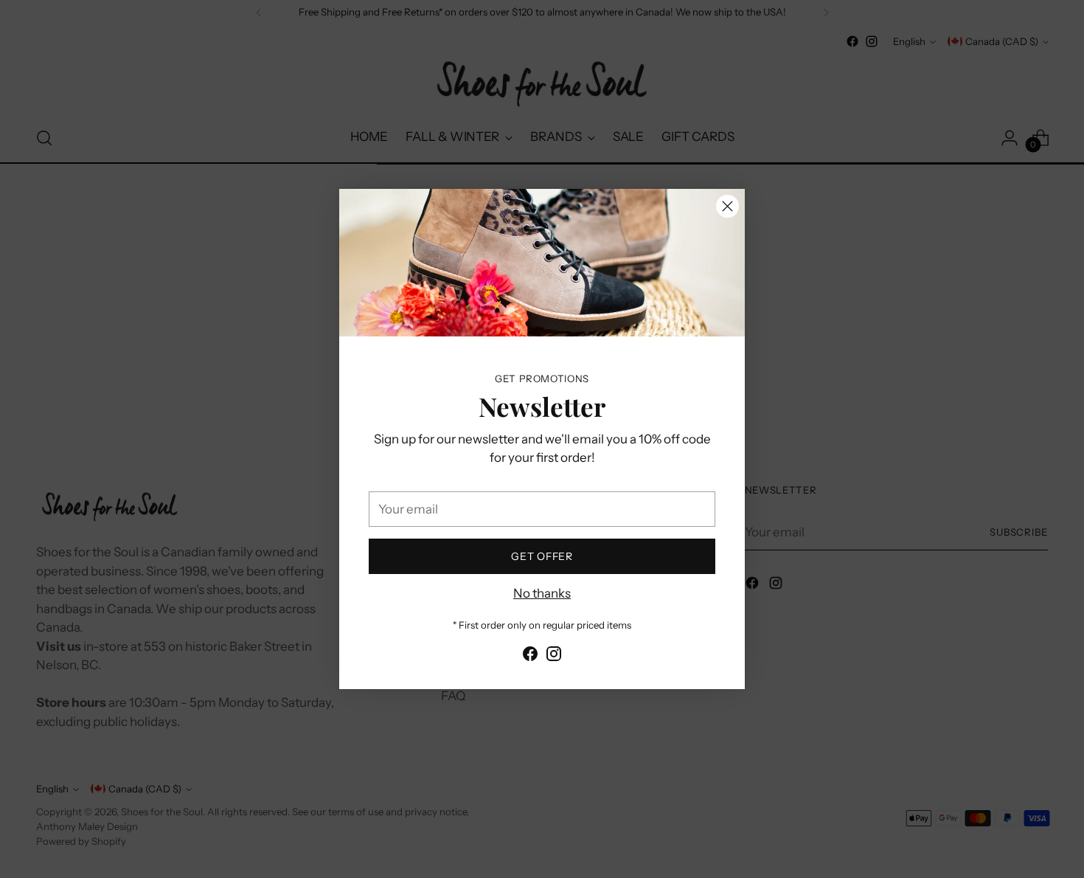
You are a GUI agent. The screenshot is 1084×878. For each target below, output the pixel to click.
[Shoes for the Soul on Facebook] (530, 656)
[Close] (727, 206)
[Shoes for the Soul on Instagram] (554, 656)
